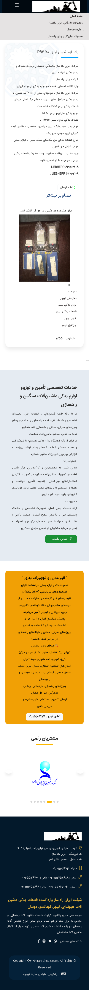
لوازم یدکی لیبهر (67, 305)
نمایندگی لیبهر (68, 298)
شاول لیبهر (70, 318)
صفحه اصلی (77, 16)
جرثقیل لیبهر (69, 325)
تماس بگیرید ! (59, 539)
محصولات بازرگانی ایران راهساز (66, 22)
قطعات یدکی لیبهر (66, 311)
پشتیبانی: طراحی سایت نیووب (40, 974)
